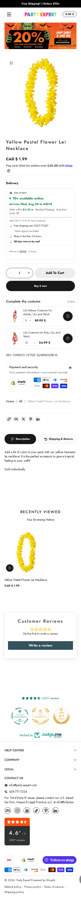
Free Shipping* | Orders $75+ (41, 4)
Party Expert (23, 880)
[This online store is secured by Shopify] (18, 383)
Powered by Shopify (43, 880)
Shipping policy (14, 892)
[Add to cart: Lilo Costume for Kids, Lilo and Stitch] (68, 338)
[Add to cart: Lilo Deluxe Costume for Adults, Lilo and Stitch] (68, 316)
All (20, 401)
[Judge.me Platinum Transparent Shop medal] (20, 716)
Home (10, 401)
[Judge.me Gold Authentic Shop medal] (40, 716)
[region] (40, 4)
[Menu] (9, 14)
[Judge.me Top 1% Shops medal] (61, 716)
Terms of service (54, 887)
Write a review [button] (40, 645)
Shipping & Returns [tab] (61, 439)
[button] (69, 14)
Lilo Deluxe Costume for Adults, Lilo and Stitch (37, 312)
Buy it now (40, 286)
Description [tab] (23, 439)
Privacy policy (32, 887)
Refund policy (13, 887)
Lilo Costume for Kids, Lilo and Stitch (41, 334)
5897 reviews (17, 840)
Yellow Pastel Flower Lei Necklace (26, 580)
